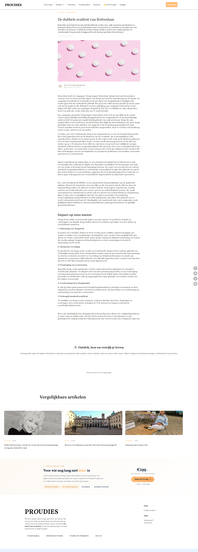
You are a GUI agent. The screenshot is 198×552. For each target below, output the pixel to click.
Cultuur (7, 441)
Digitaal (61, 12)
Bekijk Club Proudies (141, 479)
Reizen (67, 441)
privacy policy (107, 372)
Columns (129, 441)
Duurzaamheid (71, 12)
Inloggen (123, 5)
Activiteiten (71, 5)
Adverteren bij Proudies (54, 536)
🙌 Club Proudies (110, 5)
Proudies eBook (84, 5)
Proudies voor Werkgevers (79, 536)
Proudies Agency (33, 536)
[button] (60, 5)
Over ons (98, 536)
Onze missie (48, 5)
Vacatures (96, 5)
